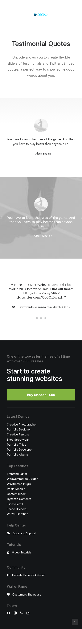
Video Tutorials (21, 552)
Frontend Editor (17, 474)
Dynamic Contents (19, 499)
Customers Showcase (26, 594)
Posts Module (16, 489)
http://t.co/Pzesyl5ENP (41, 293)
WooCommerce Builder (22, 479)
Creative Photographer (22, 424)
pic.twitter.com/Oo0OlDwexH (40, 297)
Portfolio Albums (18, 454)
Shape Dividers (17, 509)
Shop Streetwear (18, 439)
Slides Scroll (15, 504)
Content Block (16, 494)
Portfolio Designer (19, 429)
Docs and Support (24, 533)
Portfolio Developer (20, 449)
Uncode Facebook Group (28, 575)
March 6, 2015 (61, 307)
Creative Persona (18, 434)
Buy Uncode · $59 (41, 395)
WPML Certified (17, 514)
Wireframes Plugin (19, 484)
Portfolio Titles (16, 444)
